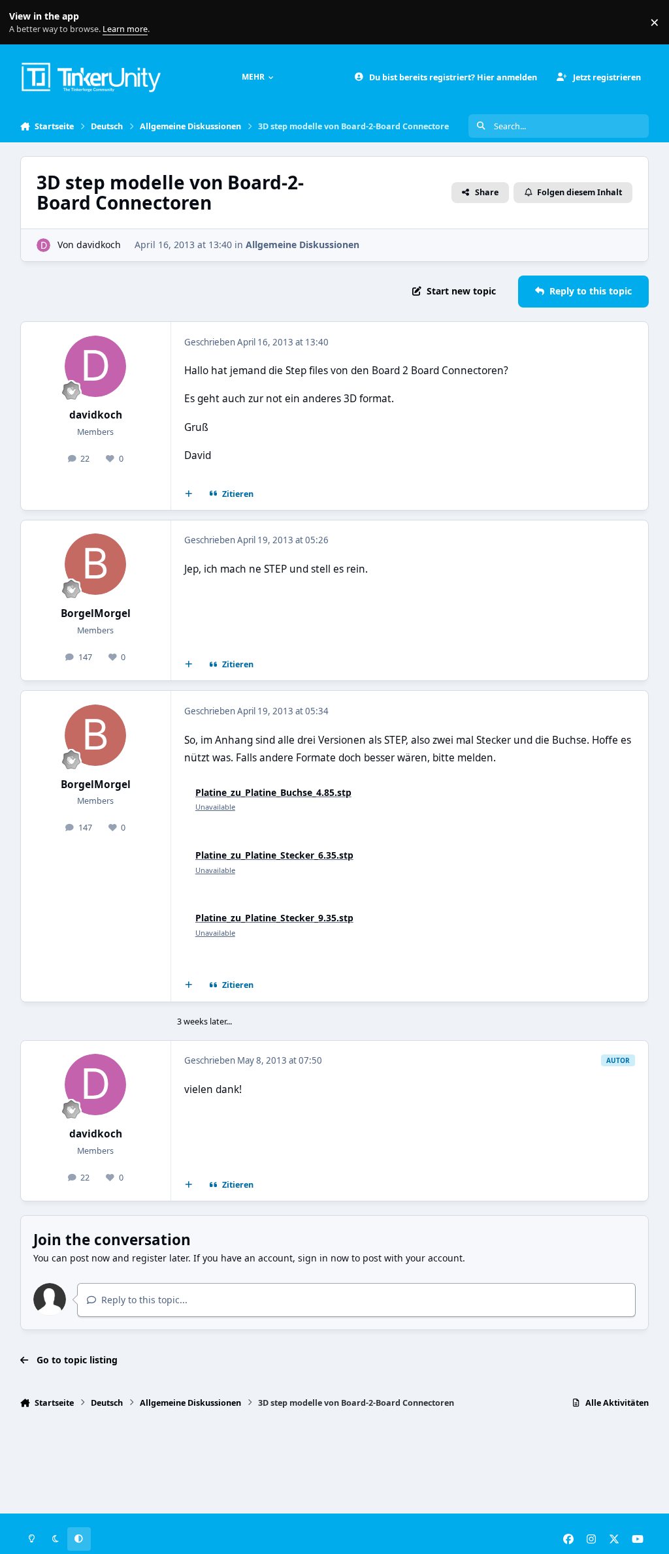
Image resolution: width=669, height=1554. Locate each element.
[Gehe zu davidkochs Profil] (43, 245)
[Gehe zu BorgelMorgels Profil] (95, 564)
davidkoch (98, 244)
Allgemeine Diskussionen (302, 244)
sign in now (323, 1258)
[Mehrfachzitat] (188, 494)
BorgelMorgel (96, 613)
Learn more (25, 22)
